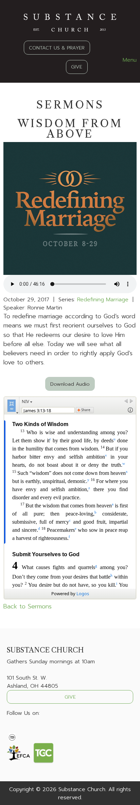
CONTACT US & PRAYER (57, 48)
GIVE (76, 67)
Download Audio (70, 384)
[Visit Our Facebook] (12, 729)
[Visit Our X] (23, 729)
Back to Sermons (27, 606)
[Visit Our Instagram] (34, 729)
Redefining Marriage (102, 300)
